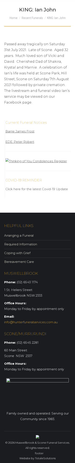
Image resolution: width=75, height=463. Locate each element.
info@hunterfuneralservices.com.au (31, 322)
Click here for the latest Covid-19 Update (36, 189)
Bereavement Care (19, 262)
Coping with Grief (17, 253)
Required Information (20, 244)
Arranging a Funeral (19, 235)
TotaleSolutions (45, 458)
